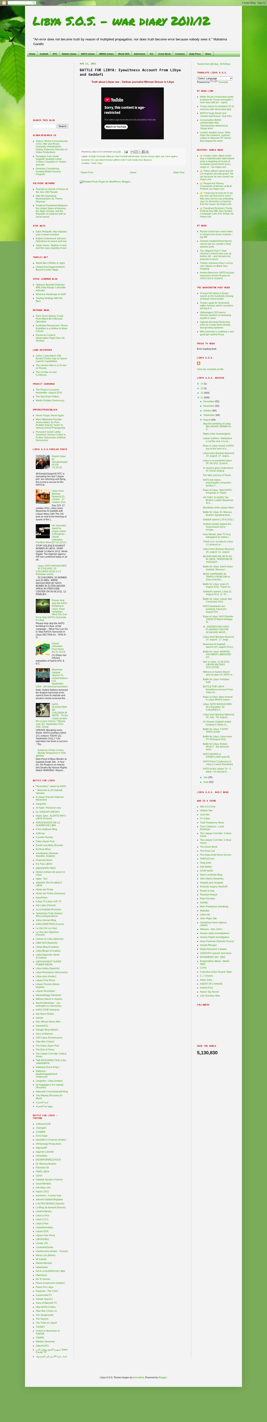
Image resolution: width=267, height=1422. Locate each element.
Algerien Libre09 (45, 1152)
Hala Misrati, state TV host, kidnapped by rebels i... (217, 535)
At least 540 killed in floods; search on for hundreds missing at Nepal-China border (216, 296)
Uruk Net (204, 814)
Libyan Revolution (45, 991)
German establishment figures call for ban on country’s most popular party (216, 244)
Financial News (44, 860)
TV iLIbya (205, 818)
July (205, 777)
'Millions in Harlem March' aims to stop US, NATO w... (218, 673)
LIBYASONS (42, 1239)
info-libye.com (43, 1187)
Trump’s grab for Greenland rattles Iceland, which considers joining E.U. (216, 306)
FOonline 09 (42, 1167)
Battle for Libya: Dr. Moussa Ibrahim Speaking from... (217, 513)
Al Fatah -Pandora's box (48, 807)
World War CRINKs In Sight (50, 263)
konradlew (138, 1377)
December (209, 401)
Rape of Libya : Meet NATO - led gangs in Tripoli (218, 491)
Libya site (205, 914)
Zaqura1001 (42, 1345)
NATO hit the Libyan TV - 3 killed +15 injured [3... (217, 770)
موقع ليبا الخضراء (44, 1106)
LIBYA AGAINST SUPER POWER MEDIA (48, 963)
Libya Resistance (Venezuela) (52, 972)
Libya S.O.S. (42, 1219)
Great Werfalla (43, 1183)
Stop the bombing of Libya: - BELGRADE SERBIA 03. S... (218, 426)
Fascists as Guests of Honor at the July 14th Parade (52, 190)
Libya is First (42, 1215)
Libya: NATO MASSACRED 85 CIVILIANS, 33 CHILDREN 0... (217, 707)
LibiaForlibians (44, 1211)
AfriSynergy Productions (48, 1144)
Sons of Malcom (44, 1033)
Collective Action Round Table (216, 972)
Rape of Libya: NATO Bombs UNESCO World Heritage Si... (218, 619)
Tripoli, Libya (96, 163)
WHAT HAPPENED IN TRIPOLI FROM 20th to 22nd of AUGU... (216, 577)
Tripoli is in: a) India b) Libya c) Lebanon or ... (218, 543)
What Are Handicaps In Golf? (51, 294)
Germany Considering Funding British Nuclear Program (48, 171)
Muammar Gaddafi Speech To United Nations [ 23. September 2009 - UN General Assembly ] (52, 678)
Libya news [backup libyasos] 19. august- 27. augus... (218, 454)
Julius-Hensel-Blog (46, 920)
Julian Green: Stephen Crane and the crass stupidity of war (51, 246)
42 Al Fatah (42, 1136)
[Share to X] (140, 152)
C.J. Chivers (206, 975)
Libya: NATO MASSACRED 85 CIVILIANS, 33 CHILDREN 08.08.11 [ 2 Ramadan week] (51, 570)
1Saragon (41, 1128)
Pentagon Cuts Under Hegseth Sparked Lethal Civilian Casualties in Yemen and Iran (51, 160)
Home (32, 54)
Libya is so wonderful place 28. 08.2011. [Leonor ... (217, 462)
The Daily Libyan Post (47, 1045)
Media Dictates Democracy (50, 400)
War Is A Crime (207, 806)
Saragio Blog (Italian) (47, 1029)
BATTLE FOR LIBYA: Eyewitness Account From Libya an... (218, 689)
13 (202, 388)
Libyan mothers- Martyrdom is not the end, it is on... (217, 439)
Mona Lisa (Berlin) (45, 1255)
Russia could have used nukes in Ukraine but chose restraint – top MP (216, 234)
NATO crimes (88, 54)
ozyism (39, 1017)
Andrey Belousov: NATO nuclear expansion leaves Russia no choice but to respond (217, 275)
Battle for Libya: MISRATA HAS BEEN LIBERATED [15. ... (217, 654)
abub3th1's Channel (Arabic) (51, 1139)
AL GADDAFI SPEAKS (48, 812)
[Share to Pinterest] (147, 152)
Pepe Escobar (207, 898)
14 (202, 383)
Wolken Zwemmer (45, 1341)
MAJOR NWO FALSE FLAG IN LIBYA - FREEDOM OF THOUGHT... (217, 559)
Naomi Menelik (44, 1263)
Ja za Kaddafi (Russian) (48, 909)
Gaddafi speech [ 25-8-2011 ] (218, 519)
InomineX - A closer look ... (50, 1195)
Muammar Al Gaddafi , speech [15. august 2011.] (218, 645)
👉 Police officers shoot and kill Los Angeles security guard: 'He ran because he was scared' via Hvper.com (216, 175)
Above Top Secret (209, 991)
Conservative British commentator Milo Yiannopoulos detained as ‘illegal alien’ (214, 124)
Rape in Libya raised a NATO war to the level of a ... (218, 447)
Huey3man (41, 897)
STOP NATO (206, 870)
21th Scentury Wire (210, 995)
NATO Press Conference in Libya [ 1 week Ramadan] (218, 763)
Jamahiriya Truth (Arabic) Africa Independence (49, 914)
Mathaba (204, 910)
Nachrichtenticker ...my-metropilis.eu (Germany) (48, 1004)
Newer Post (87, 172)
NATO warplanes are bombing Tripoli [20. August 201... (215, 609)
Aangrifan (41, 804)
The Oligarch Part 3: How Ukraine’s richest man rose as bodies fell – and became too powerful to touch (215, 255)
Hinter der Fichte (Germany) (50, 893)
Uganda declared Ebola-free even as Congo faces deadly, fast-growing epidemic (215, 325)
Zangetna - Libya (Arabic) (49, 1080)
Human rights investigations (214, 933)
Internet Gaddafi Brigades (49, 1199)
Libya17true (42, 1223)
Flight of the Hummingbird (216, 433)
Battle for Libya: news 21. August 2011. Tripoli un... (217, 585)
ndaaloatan (42, 1267)
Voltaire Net (206, 810)
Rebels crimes (69, 54)
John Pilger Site (208, 918)
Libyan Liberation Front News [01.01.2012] (58, 647)
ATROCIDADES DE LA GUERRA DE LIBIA (48, 824)
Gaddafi (44, 54)
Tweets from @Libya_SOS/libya (213, 64)
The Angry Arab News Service (215, 854)
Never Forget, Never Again (50, 415)
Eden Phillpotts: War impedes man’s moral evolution (51, 233)
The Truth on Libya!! (46, 1322)
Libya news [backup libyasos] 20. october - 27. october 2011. (59, 496)
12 (202, 393)
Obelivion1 (41, 1275)
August (207, 419)
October (207, 410)
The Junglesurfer (45, 1315)
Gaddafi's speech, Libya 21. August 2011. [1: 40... (217, 593)
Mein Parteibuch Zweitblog (214, 906)
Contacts (180, 54)
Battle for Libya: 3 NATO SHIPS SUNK (215, 730)
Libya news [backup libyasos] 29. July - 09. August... (218, 716)
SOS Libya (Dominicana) (49, 1037)
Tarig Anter (205, 862)
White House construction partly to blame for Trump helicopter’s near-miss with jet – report (217, 99)
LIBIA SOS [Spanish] (46, 942)
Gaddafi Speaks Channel (49, 1179)
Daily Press (195, 54)
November (209, 406)
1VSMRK (41, 1132)
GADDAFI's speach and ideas (215, 953)
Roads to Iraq (207, 890)
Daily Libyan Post (45, 841)
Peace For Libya (44, 1287)
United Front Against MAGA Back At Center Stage (50, 268)
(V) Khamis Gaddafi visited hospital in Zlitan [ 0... (217, 723)
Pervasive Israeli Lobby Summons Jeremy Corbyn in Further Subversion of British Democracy (51, 436)
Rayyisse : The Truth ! (47, 1291)
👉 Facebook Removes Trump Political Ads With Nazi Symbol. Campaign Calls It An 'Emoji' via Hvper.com (216, 212)
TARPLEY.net (207, 858)
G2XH (39, 1175)
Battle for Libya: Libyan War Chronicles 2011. (217, 600)
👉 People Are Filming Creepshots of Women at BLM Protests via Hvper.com (216, 186)
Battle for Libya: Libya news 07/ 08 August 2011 (217, 738)
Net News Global (45, 1014)
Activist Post (206, 987)
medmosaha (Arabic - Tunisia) (52, 1251)
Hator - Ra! (41, 878)
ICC (152, 54)
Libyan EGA (42, 1231)
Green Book (164, 54)
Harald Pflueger (208, 945)
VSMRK (40, 1337)
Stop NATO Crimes (46, 1307)
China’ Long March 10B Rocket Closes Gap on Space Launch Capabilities (51, 358)
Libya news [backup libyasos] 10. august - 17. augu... (218, 638)
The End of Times (45, 1049)
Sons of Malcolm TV (46, 1303)
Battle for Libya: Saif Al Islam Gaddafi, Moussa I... (218, 568)
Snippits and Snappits (211, 882)
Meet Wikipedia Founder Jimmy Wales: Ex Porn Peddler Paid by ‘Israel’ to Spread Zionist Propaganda (50, 423)
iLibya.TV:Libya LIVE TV (48, 901)
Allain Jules (206, 980)
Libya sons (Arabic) (46, 976)
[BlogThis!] (136, 152)
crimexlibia (41, 1155)
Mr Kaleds (41, 1259)
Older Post (178, 172)
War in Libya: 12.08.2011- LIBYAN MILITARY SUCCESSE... (216, 664)
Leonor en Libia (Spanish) (50, 939)
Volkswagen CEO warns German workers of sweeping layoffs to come (215, 315)
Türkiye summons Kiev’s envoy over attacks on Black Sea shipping (216, 266)
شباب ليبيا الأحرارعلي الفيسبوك (51, 1356)
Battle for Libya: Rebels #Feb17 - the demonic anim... (216, 747)
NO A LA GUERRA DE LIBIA (50, 1271)
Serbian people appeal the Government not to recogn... (217, 527)
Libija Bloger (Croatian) (48, 950)
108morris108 (43, 1124)
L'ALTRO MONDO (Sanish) (50, 1203)
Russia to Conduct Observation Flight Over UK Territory (50, 338)
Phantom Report (208, 894)
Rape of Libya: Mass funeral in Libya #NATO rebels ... (218, 698)
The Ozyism (42, 1319)
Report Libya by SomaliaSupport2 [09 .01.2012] (60, 462)
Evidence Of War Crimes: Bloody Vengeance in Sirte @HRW (51, 753)
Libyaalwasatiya (44, 1227)
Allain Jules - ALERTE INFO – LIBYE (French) (51, 817)
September (209, 415)
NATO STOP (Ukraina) (47, 1009)
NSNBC (204, 902)
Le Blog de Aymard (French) (50, 1207)
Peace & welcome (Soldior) (50, 1283)
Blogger (163, 1377)
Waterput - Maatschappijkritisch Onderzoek (46, 1074)
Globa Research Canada (213, 949)
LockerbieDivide (44, 1247)
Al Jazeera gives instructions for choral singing (218, 469)
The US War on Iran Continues (46, 373)
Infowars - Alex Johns (211, 929)
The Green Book (208, 846)
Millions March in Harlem (49, 999)
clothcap (40, 833)
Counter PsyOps (44, 837)
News (208, 54)
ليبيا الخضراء (42, 1102)
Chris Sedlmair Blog (46, 829)
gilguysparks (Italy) (46, 868)
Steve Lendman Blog (211, 874)
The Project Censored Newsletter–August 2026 (49, 391)
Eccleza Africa (43, 849)
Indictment (139, 54)
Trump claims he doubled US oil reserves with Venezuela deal (217, 107)
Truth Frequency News (212, 822)
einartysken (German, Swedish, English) (47, 854)
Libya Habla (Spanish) (48, 968)
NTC (55, 54)
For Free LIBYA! (44, 864)
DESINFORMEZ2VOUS (48, 1159)
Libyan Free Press (45, 980)
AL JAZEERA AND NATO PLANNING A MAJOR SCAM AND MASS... (216, 629)
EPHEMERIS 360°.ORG (212, 957)
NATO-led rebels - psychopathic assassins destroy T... (217, 483)
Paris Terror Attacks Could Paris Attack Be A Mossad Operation (49, 319)
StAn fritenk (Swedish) (211, 878)
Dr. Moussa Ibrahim (46, 1163)
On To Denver (43, 1279)
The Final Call (207, 851)
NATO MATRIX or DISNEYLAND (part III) (216, 755)
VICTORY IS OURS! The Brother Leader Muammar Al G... (218, 500)
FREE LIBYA (42, 1171)
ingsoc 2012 (42, 1191)
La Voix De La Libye (46, 928)
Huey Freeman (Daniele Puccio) (217, 941)
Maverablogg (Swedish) (48, 995)
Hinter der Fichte (44, 889)
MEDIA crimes (106, 54)
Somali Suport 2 (44, 1299)
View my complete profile (210, 369)
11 (202, 397)
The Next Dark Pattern (47, 396)
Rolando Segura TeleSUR (214, 886)
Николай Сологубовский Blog (52, 1091)
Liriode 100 (42, 1243)
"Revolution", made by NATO (51, 786)
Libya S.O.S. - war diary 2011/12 (121, 20)
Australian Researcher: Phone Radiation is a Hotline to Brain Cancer (52, 328)
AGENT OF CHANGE (211, 983)
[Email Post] (125, 151)
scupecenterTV (44, 1295)
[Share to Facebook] (143, 152)
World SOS (123, 54)
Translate (223, 82)
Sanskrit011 (42, 1025)
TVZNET (40, 1327)
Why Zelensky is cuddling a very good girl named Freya (217, 333)
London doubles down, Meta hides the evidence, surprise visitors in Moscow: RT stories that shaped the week (215, 136)
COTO (203, 967)
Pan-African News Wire (48, 1021)
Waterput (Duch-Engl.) (47, 1067)
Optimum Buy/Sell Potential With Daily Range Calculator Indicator (51, 287)
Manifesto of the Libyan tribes (218, 507)
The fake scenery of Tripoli (217, 475)
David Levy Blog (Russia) (49, 845)
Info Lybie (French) (46, 905)
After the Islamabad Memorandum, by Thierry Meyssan (49, 199)
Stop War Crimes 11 (46, 1311)
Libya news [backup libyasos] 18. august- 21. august (218, 550)
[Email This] (132, 152)
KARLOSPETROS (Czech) (50, 924)
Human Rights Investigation (214, 937)
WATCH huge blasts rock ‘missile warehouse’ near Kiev (216, 114)
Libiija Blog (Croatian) (47, 947)
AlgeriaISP (41, 1147)
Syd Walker (206, 866)
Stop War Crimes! (45, 1041)
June (206, 782)
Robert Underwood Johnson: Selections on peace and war (51, 240)
